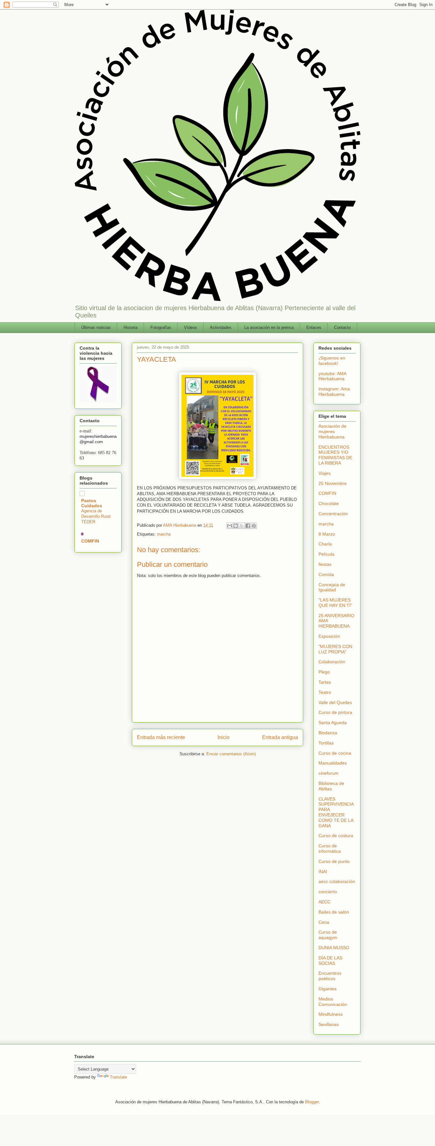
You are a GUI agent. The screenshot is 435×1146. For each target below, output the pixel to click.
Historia (131, 327)
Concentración (333, 513)
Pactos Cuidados (91, 503)
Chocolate (328, 503)
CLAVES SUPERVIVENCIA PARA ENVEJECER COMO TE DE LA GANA (335, 812)
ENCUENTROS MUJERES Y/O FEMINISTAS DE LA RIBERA (335, 455)
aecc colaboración (336, 881)
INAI (322, 871)
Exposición (329, 636)
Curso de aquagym (327, 934)
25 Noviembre (332, 483)
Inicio (224, 737)
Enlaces (313, 327)
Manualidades (332, 762)
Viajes (324, 473)
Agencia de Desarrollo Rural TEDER (96, 516)
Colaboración (331, 661)
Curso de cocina (334, 753)
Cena (323, 922)
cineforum (328, 773)
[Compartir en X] (242, 526)
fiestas (325, 564)
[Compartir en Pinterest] (254, 526)
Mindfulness (330, 1014)
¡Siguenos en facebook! (331, 360)
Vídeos (190, 327)
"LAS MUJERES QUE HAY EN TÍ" (335, 602)
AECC (324, 901)
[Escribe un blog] (235, 526)
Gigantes (327, 988)
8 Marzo (326, 534)
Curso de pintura (335, 712)
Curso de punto (334, 861)
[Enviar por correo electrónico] (229, 526)
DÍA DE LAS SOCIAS (330, 960)
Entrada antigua (280, 737)
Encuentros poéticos (329, 976)
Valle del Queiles (335, 702)
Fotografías (160, 327)
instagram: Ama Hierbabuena (334, 391)
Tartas (324, 682)
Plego (324, 671)
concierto (327, 891)
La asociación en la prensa (269, 327)
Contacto (342, 327)
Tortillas (326, 742)
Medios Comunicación (332, 1001)
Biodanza (327, 732)
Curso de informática (329, 848)
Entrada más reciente (161, 737)
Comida (326, 574)
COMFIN (90, 541)
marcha (164, 534)
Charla (325, 543)
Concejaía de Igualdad (331, 587)
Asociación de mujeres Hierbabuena (332, 431)
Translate (118, 1077)
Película (326, 554)
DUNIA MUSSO (333, 947)
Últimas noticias (96, 327)
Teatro (324, 692)
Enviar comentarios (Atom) (231, 753)
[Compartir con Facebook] (248, 526)
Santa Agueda (332, 722)
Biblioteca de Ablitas (331, 786)
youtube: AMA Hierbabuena (332, 376)
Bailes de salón (333, 912)
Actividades (221, 327)
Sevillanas (328, 1024)
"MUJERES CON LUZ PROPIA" (335, 649)
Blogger (312, 1102)
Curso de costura (335, 835)
